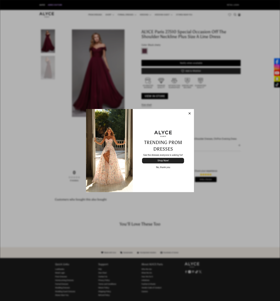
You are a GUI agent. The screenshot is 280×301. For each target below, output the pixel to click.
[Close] (190, 113)
